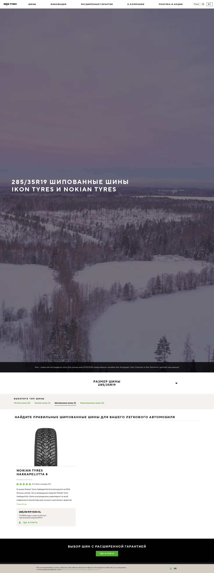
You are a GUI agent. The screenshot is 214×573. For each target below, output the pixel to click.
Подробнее (22, 504)
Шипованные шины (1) (65, 403)
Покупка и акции (171, 4)
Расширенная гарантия (97, 4)
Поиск (196, 4)
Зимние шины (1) (42, 403)
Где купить (30, 522)
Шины (32, 4)
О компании (135, 4)
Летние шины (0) (22, 403)
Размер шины (106, 383)
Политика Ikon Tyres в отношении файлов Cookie (80, 570)
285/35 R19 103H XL (30, 511)
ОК (175, 568)
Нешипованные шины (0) (92, 403)
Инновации (58, 4)
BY (209, 4)
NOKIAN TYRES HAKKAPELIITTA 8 (32, 472)
